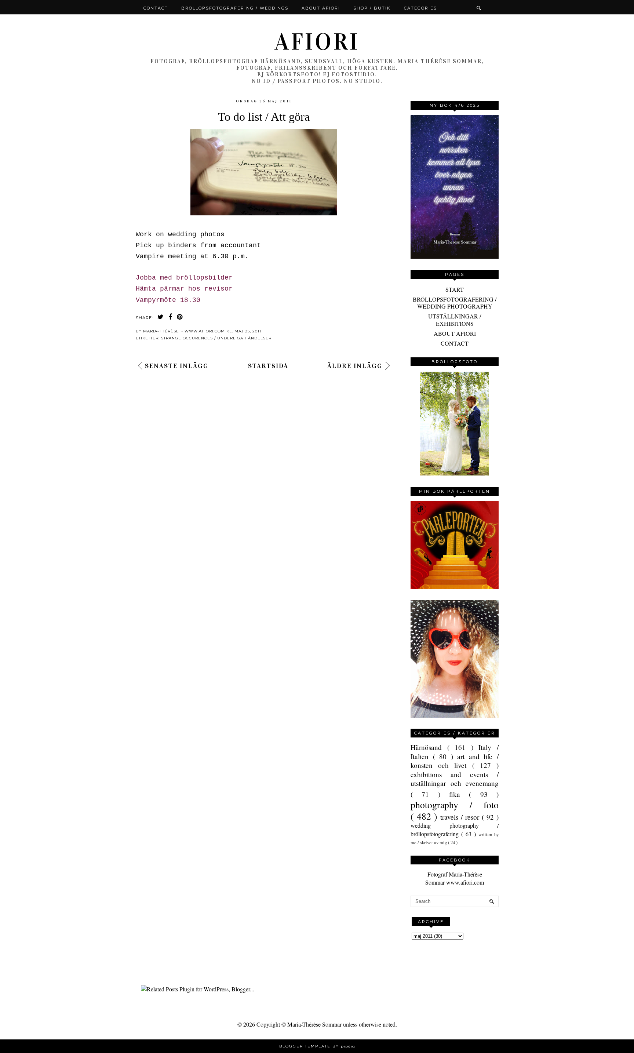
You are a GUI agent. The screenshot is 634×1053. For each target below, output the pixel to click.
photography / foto (455, 804)
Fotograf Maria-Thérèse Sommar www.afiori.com (454, 878)
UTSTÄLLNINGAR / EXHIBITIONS (454, 319)
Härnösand (429, 747)
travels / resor (461, 816)
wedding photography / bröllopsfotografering (455, 829)
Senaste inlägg (177, 366)
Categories (420, 8)
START (454, 289)
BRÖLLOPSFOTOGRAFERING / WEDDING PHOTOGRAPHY (454, 302)
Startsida (268, 366)
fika (459, 794)
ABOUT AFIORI (455, 333)
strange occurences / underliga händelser (216, 338)
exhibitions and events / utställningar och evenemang (455, 779)
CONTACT (455, 343)
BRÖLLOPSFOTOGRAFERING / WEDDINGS (234, 8)
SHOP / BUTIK (372, 8)
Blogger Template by (317, 1046)
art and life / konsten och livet (455, 761)
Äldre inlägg (355, 366)
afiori (317, 42)
